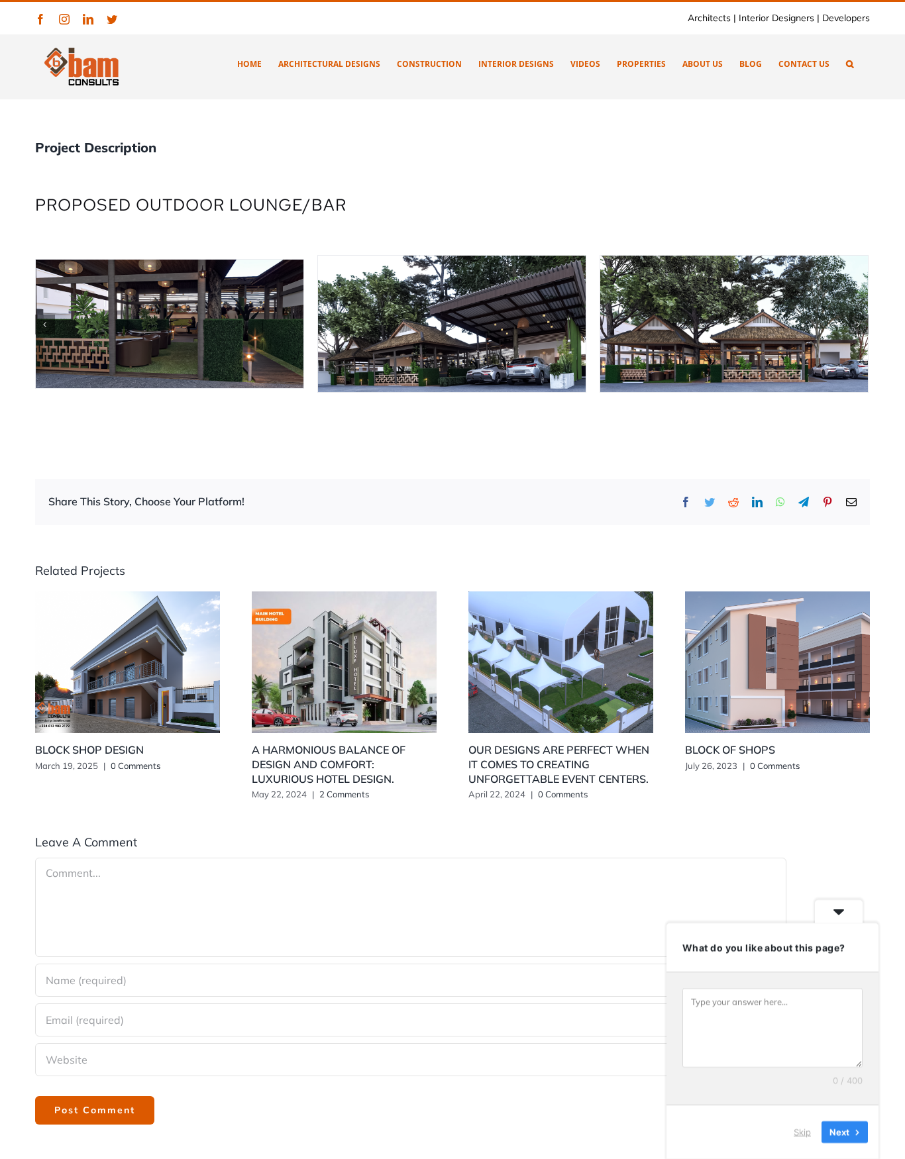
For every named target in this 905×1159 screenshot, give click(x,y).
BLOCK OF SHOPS (730, 749)
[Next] (859, 324)
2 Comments (344, 794)
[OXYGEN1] (203, 322)
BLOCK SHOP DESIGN (89, 749)
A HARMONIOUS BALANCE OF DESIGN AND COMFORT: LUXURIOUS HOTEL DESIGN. (328, 764)
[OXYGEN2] (485, 322)
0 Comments (135, 765)
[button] (849, 63)
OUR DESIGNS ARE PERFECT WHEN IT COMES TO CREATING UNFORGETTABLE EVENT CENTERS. (558, 764)
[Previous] (45, 324)
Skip (802, 1132)
